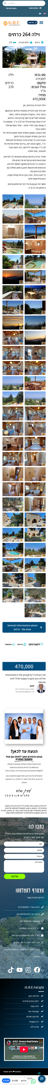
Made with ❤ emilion (12, 1071)
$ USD (15, 1080)
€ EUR (6, 1080)
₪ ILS (23, 1080)
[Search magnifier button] (5, 3)
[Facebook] (37, 970)
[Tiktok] (11, 970)
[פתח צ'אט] (42, 1079)
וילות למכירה (24, 42)
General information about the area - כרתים (22, 627)
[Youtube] (19, 970)
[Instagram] (28, 970)
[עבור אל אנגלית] (44, 13)
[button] (41, 22)
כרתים (37, 42)
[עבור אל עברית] (40, 13)
